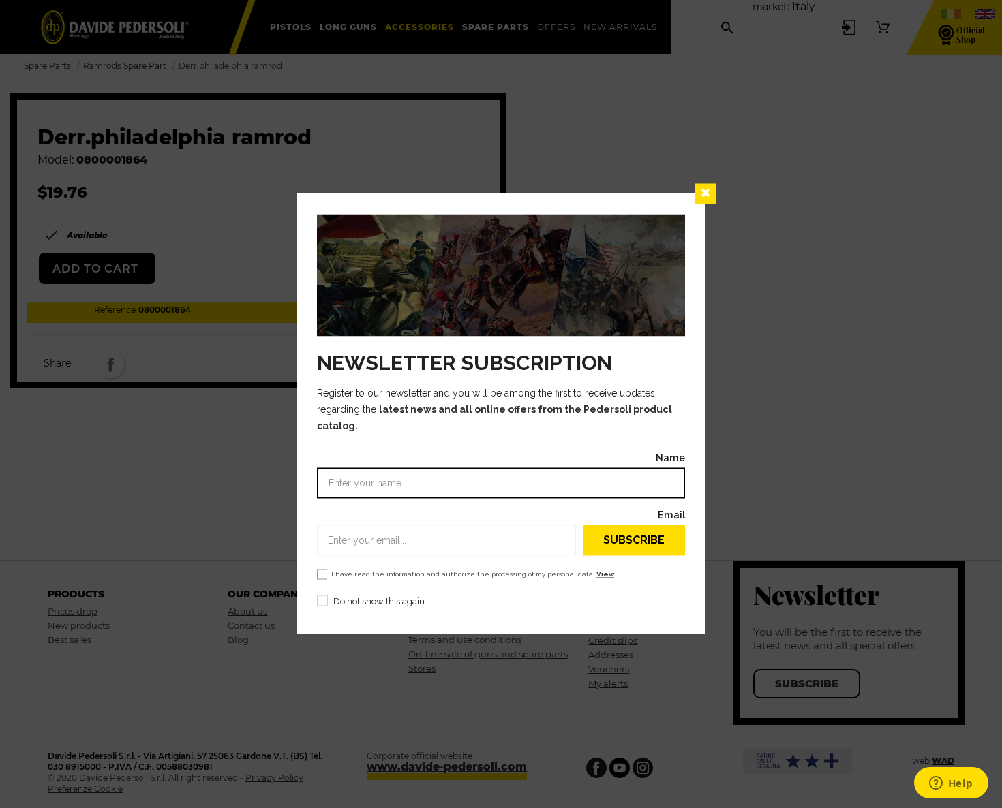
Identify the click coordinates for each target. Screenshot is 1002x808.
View (605, 574)
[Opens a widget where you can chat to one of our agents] (950, 784)
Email (671, 515)
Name (670, 458)
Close (705, 193)
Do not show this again (379, 602)
